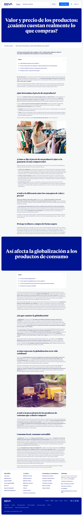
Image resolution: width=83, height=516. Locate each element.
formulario (72, 478)
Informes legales (31, 505)
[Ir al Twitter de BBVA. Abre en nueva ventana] (73, 500)
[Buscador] (71, 4)
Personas (18, 4)
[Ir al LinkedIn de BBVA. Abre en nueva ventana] (75, 500)
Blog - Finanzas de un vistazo (67, 483)
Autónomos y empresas (28, 4)
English (56, 500)
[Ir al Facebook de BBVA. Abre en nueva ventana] (71, 500)
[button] (54, 4)
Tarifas (48, 505)
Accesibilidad (64, 488)
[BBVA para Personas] (8, 4)
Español (47, 500)
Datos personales (21, 505)
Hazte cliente (64, 4)
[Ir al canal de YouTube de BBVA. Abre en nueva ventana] (78, 500)
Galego (61, 500)
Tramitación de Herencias (67, 481)
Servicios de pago (41, 505)
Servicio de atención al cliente (22, 507)
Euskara (65, 500)
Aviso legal (6, 505)
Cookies (13, 505)
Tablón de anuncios (8, 507)
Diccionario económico (66, 486)
